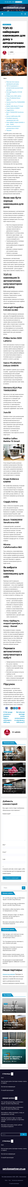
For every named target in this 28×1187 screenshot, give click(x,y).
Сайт (4, 859)
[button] (21, 14)
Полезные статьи (7, 24)
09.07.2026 (8, 1061)
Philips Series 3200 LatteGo (13, 96)
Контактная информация (8, 1086)
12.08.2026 (8, 1010)
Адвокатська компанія (9, 974)
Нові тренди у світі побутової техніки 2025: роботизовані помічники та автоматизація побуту (13, 936)
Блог (2, 1077)
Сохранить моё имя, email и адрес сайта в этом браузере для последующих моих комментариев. (14, 871)
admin (11, 52)
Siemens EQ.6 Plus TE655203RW (15, 102)
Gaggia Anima (10, 110)
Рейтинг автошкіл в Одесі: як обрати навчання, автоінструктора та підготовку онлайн (13, 916)
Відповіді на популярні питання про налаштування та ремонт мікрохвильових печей (13, 948)
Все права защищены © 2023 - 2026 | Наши (12, 1176)
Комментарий (7, 813)
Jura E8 (8, 104)
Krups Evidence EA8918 (12, 108)
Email (4, 852)
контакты (24, 1176)
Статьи (5, 1003)
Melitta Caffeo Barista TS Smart (14, 106)
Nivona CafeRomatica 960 (13, 116)
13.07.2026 (8, 1044)
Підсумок (8, 130)
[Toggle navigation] (25, 13)
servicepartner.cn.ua (14, 7)
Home (6, 1180)
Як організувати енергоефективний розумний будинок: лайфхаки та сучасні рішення (14, 961)
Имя (4, 844)
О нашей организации (7, 1090)
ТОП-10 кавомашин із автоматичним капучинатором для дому (14, 88)
